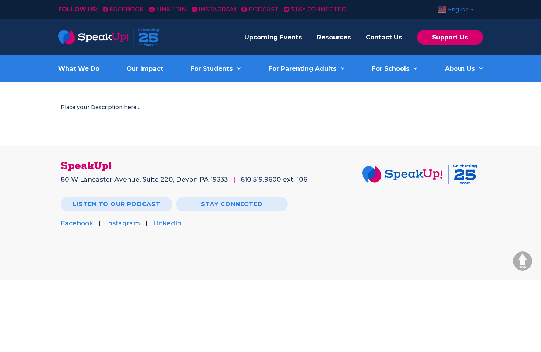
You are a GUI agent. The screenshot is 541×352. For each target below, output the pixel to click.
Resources (334, 37)
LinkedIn (171, 9)
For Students (211, 68)
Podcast (263, 9)
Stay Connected (318, 9)
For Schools (391, 68)
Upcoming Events (273, 37)
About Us (460, 68)
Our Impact (145, 68)
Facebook (127, 9)
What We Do (78, 68)
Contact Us (384, 37)
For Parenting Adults (302, 68)
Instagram (217, 9)
